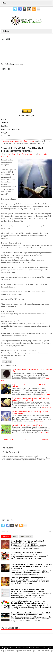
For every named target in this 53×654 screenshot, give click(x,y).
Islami (25, 141)
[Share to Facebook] (10, 362)
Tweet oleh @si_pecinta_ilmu (12, 64)
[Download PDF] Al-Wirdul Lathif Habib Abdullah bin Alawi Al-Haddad (27, 542)
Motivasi (32, 141)
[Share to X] (8, 362)
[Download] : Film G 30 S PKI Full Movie (27, 553)
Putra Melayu (31, 651)
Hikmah (11, 141)
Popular (6, 536)
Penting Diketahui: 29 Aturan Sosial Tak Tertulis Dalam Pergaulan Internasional (28, 602)
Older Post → (46, 440)
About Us (4, 123)
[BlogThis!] (6, 362)
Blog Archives (26, 536)
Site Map (4, 126)
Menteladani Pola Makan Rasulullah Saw (27, 425)
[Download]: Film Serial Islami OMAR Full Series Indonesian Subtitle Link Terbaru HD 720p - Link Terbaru (31, 566)
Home (3, 119)
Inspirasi (18, 141)
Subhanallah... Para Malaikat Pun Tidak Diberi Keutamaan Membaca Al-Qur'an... (22, 149)
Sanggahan (5, 132)
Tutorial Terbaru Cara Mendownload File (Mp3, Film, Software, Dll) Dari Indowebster (30, 614)
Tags (14, 536)
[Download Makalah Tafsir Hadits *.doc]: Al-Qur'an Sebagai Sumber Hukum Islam (31, 399)
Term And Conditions (9, 136)
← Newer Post (7, 440)
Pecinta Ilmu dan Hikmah (25, 648)
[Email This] (3, 362)
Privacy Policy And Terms (10, 129)
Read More (45, 394)
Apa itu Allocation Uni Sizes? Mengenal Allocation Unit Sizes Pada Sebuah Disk (27, 590)
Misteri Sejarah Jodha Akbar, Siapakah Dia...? (29, 578)
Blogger (31, 116)
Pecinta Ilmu (10, 651)
